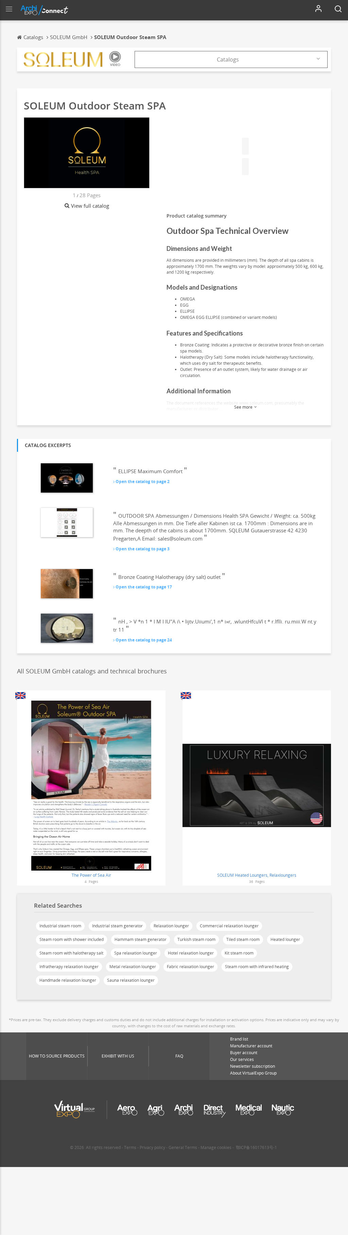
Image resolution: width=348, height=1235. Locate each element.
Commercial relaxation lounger (229, 926)
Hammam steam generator (141, 939)
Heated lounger (285, 939)
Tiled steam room (243, 939)
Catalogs (228, 59)
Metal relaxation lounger (132, 967)
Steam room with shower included (71, 939)
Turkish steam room (196, 939)
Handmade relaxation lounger (67, 980)
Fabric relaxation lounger (190, 967)
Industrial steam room (60, 926)
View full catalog (90, 205)
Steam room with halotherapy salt (71, 953)
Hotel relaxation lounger (191, 953)
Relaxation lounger (171, 926)
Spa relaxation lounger (135, 953)
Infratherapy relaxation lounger (69, 967)
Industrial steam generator (117, 926)
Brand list (239, 1039)
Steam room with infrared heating (257, 967)
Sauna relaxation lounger (131, 980)
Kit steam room (239, 953)
